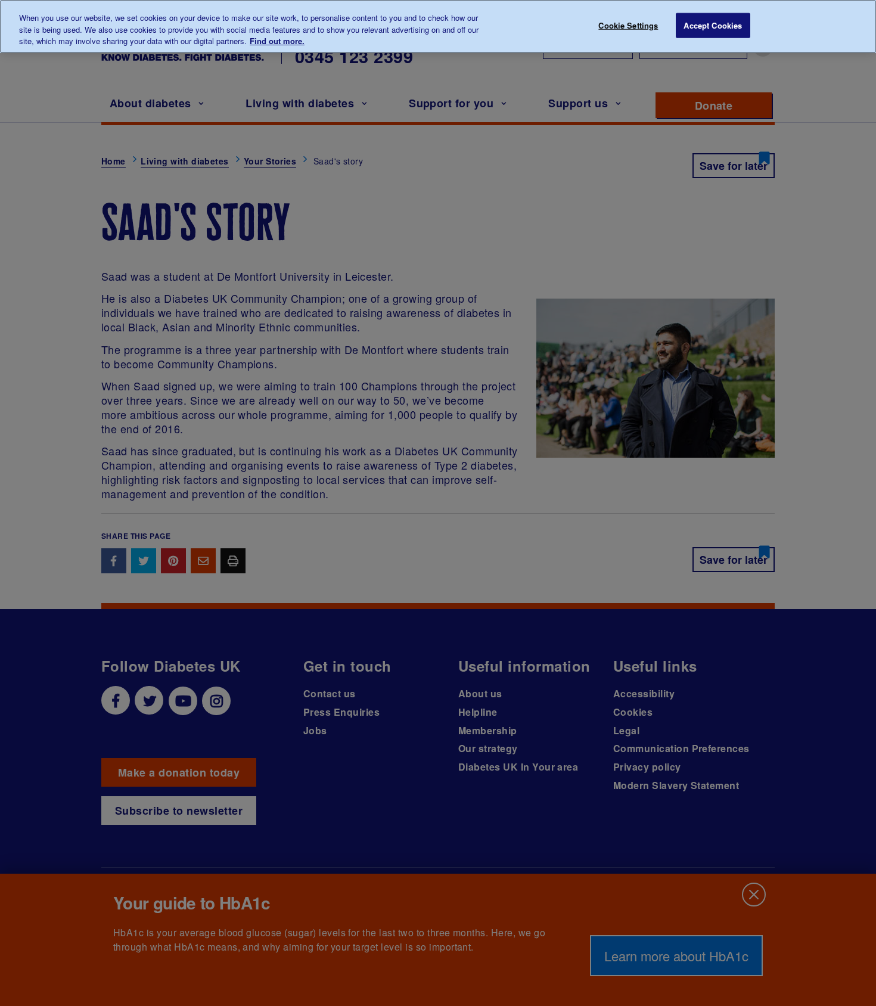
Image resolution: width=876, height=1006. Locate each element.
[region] (438, 26)
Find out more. (277, 40)
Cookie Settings (628, 25)
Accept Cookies (713, 25)
